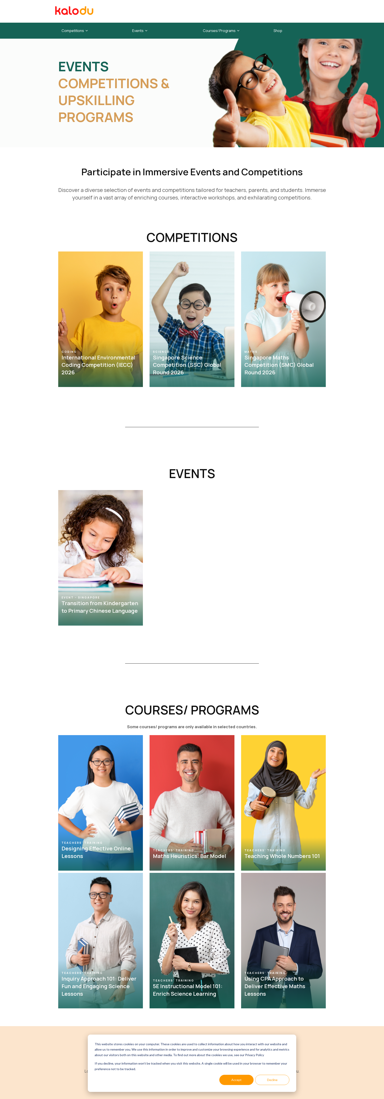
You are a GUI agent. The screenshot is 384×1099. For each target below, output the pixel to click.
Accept (236, 1080)
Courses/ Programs (219, 30)
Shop (278, 30)
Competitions (73, 30)
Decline (272, 1080)
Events (138, 30)
